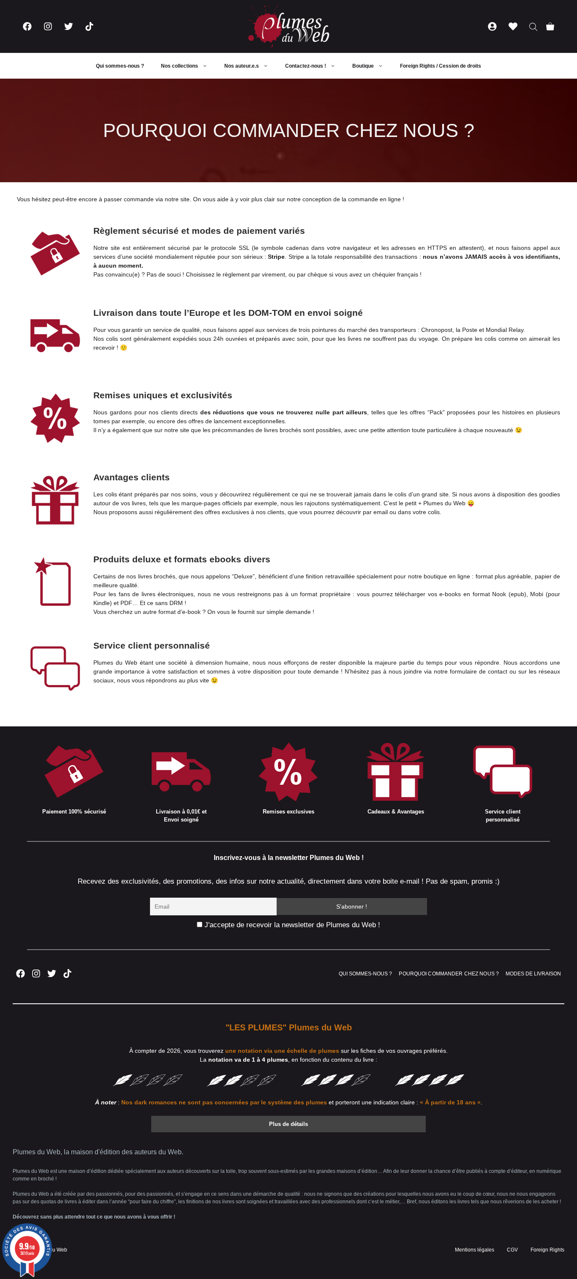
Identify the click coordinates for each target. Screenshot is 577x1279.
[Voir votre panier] (550, 26)
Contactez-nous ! (305, 66)
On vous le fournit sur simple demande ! (260, 611)
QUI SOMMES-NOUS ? (365, 974)
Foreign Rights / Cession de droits (440, 66)
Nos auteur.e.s (241, 66)
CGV (512, 1250)
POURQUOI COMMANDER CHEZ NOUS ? (449, 974)
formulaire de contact (478, 671)
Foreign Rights (547, 1250)
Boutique (363, 66)
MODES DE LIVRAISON (533, 974)
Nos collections (179, 66)
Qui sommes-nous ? (120, 66)
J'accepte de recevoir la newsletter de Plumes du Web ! (291, 925)
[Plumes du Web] (288, 26)
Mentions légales (474, 1250)
